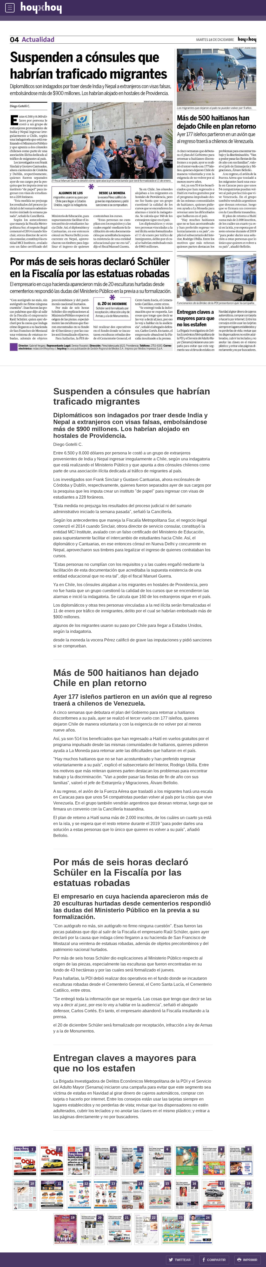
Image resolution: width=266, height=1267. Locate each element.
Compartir (216, 1260)
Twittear (182, 1260)
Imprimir (249, 1260)
